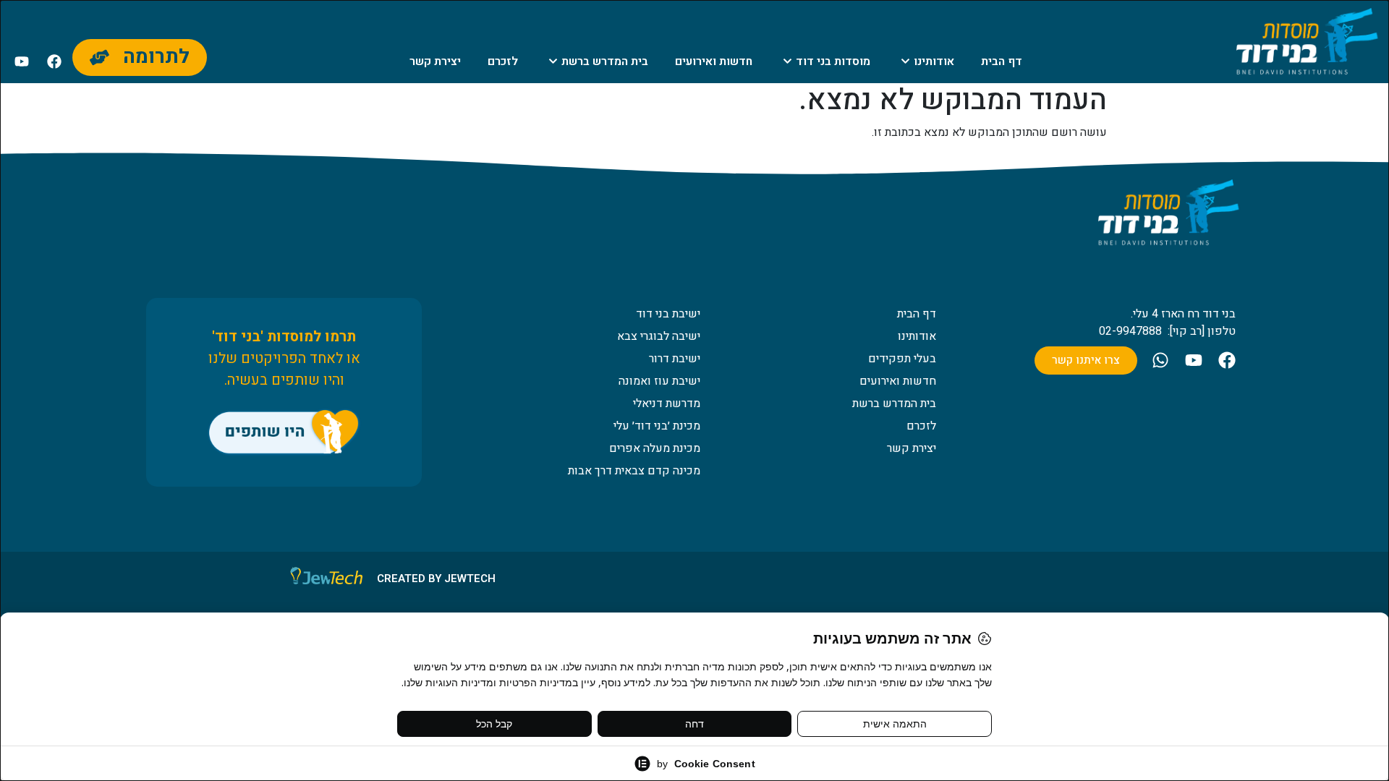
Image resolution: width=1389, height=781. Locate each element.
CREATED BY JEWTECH (436, 578)
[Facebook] (54, 61)
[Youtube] (21, 61)
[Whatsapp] (1160, 360)
